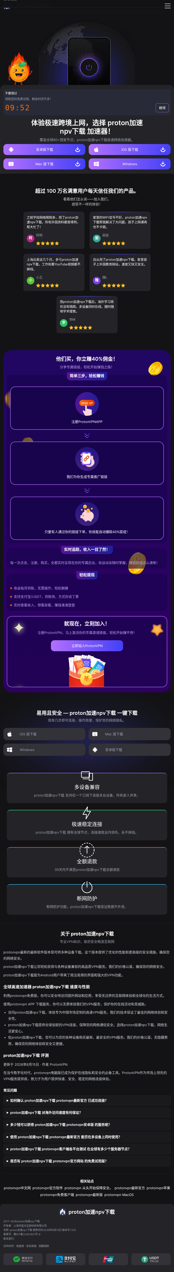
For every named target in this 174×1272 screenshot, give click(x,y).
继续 (162, 108)
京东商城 (31, 1246)
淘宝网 (20, 1246)
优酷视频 (44, 1246)
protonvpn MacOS (119, 1195)
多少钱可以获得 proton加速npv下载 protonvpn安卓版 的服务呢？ (61, 1124)
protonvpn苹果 (158, 1188)
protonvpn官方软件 (47, 1188)
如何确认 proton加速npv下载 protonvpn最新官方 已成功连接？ (59, 1100)
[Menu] (168, 6)
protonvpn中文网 (17, 1188)
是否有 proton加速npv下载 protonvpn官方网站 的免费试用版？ (59, 1161)
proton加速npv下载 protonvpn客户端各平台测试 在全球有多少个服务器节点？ (70, 1149)
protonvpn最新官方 (130, 1188)
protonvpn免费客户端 (57, 1195)
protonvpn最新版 (89, 1195)
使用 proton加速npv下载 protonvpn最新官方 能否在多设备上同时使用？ (66, 1137)
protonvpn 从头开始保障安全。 (89, 1188)
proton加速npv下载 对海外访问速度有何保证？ (46, 1112)
